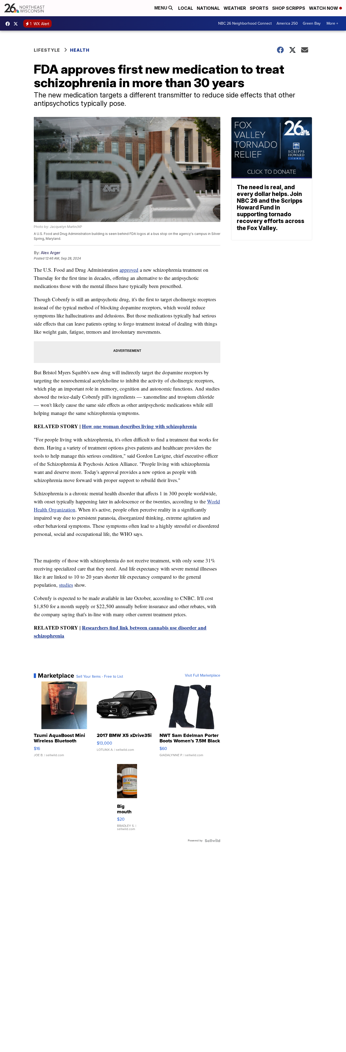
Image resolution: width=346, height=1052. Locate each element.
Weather (235, 8)
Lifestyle (47, 50)
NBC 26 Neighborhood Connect (245, 23)
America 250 (287, 23)
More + (332, 23)
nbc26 (17, 24)
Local (185, 8)
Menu (161, 8)
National (208, 8)
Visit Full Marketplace (202, 675)
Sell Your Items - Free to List (99, 677)
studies (66, 584)
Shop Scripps (288, 8)
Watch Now (324, 8)
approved (128, 269)
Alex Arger (50, 252)
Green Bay (312, 23)
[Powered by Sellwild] (212, 841)
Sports (259, 8)
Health (79, 50)
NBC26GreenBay (8, 24)
